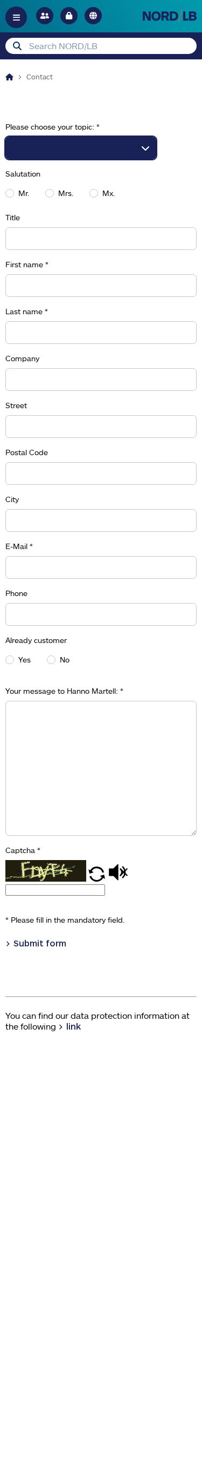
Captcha (22, 850)
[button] (97, 878)
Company (22, 358)
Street (16, 405)
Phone (16, 593)
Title (12, 217)
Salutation (22, 174)
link (73, 1026)
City (12, 499)
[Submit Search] (17, 45)
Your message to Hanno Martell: (64, 691)
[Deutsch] (93, 15)
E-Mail (19, 546)
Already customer (36, 640)
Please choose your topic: (52, 127)
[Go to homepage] (170, 15)
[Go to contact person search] (44, 15)
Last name (26, 311)
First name (26, 264)
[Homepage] (9, 76)
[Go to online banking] (69, 15)
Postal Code (26, 452)
